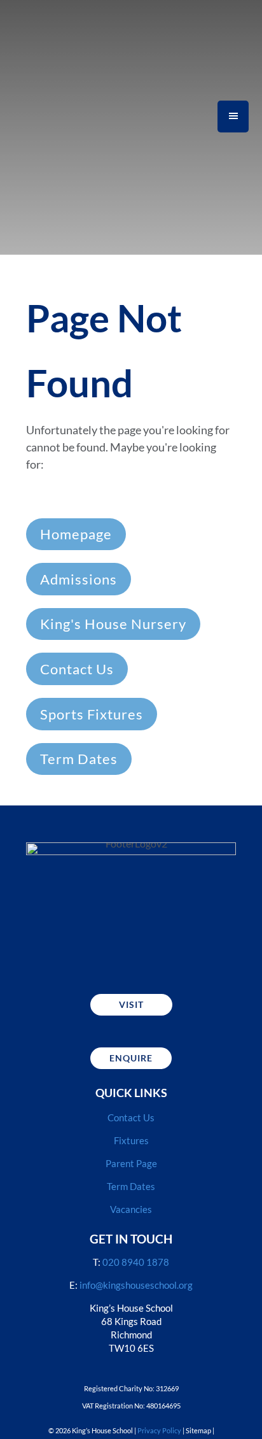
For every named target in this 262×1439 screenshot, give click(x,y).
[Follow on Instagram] (97, 962)
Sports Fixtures (91, 714)
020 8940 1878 (135, 1262)
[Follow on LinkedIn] (164, 962)
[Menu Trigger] (233, 116)
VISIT (131, 1004)
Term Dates (79, 758)
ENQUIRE (131, 1058)
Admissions (78, 579)
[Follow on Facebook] (131, 962)
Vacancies (131, 1209)
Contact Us (77, 668)
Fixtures (131, 1140)
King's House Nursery (113, 623)
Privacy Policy (159, 1430)
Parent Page (131, 1163)
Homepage (76, 533)
